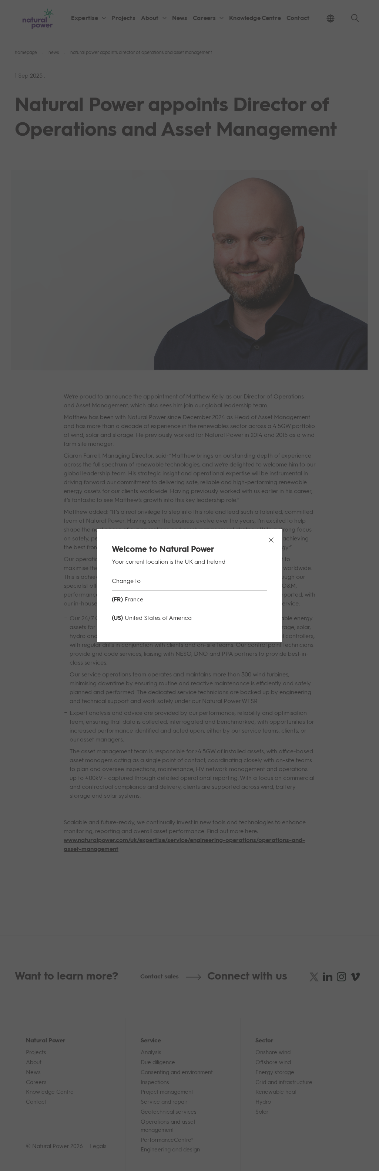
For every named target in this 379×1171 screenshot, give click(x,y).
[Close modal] (271, 540)
